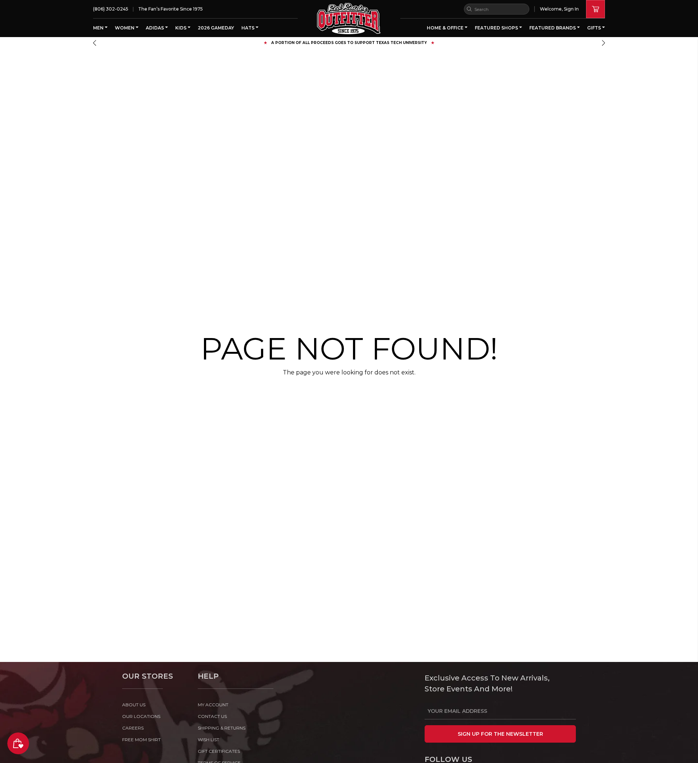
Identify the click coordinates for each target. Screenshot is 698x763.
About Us (133, 704)
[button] (94, 43)
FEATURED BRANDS (553, 28)
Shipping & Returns (221, 728)
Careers (133, 728)
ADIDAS (155, 28)
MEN (99, 28)
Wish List (208, 739)
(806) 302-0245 (110, 9)
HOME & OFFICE (446, 28)
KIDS (181, 28)
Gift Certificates (219, 751)
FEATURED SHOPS (497, 28)
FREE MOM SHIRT (141, 739)
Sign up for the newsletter (500, 734)
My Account (213, 704)
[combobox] (496, 9)
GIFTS (594, 28)
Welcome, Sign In (559, 9)
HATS (248, 28)
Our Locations (141, 716)
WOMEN (125, 28)
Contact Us (212, 716)
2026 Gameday (216, 28)
